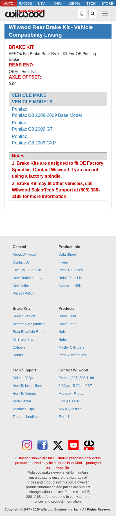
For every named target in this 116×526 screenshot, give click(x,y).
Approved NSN (70, 286)
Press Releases (71, 270)
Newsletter (21, 286)
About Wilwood (24, 255)
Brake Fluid (67, 316)
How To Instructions (28, 386)
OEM (58, 3)
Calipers (19, 347)
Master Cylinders (71, 347)
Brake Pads (67, 324)
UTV (41, 3)
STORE (107, 3)
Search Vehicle (24, 316)
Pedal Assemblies (72, 355)
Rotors (18, 355)
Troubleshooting (25, 417)
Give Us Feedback (27, 270)
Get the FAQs (23, 378)
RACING (25, 3)
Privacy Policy (23, 293)
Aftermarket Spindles (28, 324)
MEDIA (74, 3)
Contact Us (21, 262)
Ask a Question (70, 409)
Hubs (63, 340)
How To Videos (24, 394)
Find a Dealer (69, 401)
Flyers (63, 262)
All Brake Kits (23, 340)
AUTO (8, 3)
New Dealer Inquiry (27, 278)
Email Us (65, 417)
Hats (62, 332)
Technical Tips (24, 409)
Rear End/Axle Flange (29, 332)
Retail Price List (70, 278)
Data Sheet (67, 255)
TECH (91, 3)
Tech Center (22, 401)
